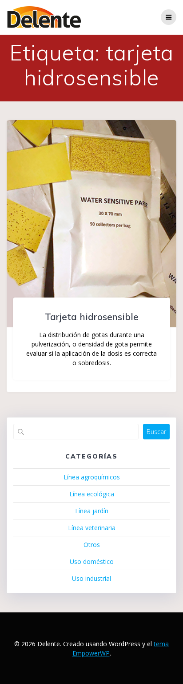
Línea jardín (91, 511)
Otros (92, 544)
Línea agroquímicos (92, 477)
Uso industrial (91, 578)
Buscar (156, 431)
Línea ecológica (91, 494)
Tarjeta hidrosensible (92, 316)
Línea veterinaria (91, 527)
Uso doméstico (92, 561)
